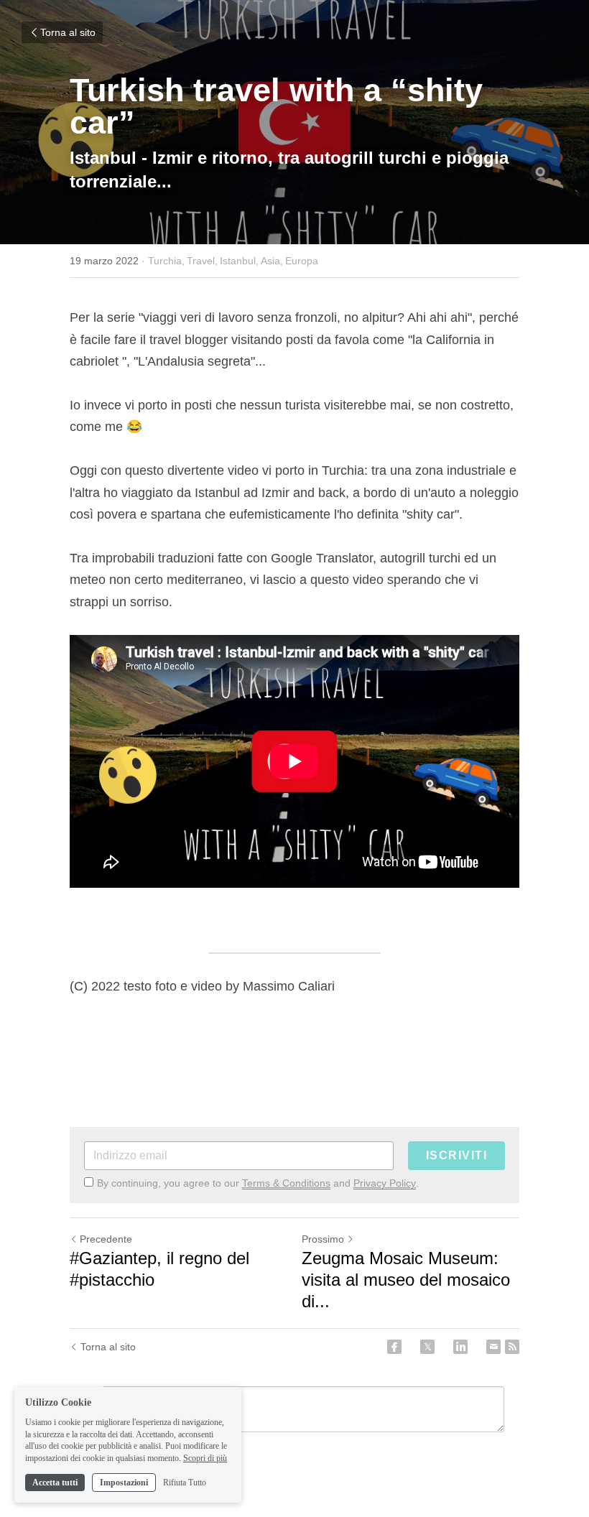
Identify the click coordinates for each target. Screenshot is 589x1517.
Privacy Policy (384, 1183)
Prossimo (323, 1239)
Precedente (106, 1239)
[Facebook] (394, 1347)
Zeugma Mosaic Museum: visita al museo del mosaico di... (406, 1279)
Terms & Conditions (286, 1183)
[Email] (493, 1347)
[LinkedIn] (460, 1347)
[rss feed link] (512, 1347)
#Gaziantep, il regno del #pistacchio (159, 1268)
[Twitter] (427, 1347)
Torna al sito (68, 32)
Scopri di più (205, 1458)
